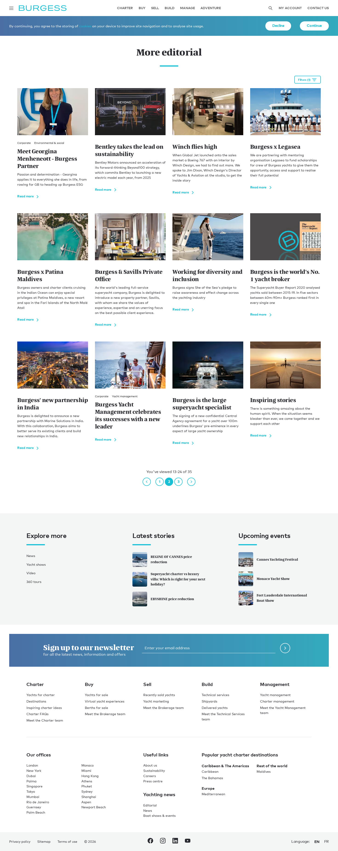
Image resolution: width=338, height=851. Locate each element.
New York (33, 771)
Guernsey (33, 807)
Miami (86, 771)
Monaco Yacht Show (273, 579)
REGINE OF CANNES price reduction (171, 559)
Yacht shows (36, 564)
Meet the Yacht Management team (283, 710)
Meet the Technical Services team (223, 716)
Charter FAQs (37, 714)
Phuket (86, 786)
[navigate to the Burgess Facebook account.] (150, 842)
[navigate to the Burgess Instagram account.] (163, 842)
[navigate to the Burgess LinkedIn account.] (175, 842)
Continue (314, 25)
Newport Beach (93, 807)
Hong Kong (90, 776)
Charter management (277, 701)
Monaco (87, 765)
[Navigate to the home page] (42, 8)
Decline (278, 25)
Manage (187, 8)
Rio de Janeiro (37, 802)
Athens (86, 781)
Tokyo (30, 791)
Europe (208, 788)
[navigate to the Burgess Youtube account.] (188, 842)
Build (170, 8)
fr (326, 841)
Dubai (31, 776)
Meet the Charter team (44, 720)
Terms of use (67, 841)
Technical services (215, 695)
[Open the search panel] (270, 8)
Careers (149, 776)
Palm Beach (35, 812)
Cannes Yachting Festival (277, 559)
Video (30, 573)
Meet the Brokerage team (105, 714)
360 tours (33, 582)
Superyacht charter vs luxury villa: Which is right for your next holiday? (178, 579)
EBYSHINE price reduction (172, 599)
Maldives (264, 771)
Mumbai (32, 797)
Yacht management (275, 695)
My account (290, 8)
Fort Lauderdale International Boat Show (282, 598)
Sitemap (44, 841)
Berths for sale (96, 708)
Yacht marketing (156, 701)
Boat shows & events (159, 815)
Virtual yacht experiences (104, 701)
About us (150, 765)
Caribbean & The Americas (225, 766)
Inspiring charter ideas (44, 708)
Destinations (36, 701)
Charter (125, 8)
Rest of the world (272, 766)
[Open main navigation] (11, 8)
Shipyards (209, 701)
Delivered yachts (215, 708)
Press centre (153, 781)
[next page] (191, 482)
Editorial (150, 805)
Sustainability (154, 771)
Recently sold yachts (159, 695)
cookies (85, 26)
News (30, 556)
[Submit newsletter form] (285, 648)
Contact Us (318, 8)
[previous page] (147, 482)
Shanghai (88, 797)
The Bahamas (212, 778)
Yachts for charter (40, 695)
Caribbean (210, 771)
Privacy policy (19, 841)
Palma (31, 781)
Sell (155, 8)
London (32, 765)
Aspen (86, 802)
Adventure (211, 8)
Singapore (34, 786)
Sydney (86, 791)
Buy (142, 8)
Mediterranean (213, 794)
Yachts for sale (96, 695)
